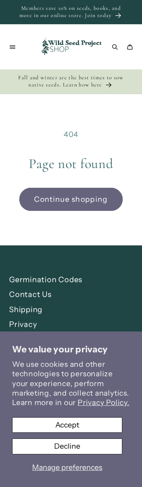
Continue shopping (71, 199)
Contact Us (30, 294)
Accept (67, 424)
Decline (67, 446)
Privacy (23, 324)
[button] (12, 46)
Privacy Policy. (104, 402)
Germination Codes (45, 279)
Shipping (25, 309)
